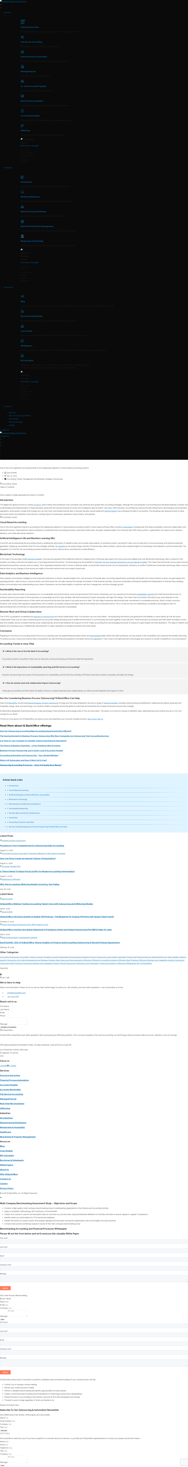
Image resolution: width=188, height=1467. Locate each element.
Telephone (4, 1448)
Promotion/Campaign (30, 146)
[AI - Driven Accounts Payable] (22, 82)
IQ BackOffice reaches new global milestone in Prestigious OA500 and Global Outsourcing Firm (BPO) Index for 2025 (56, 930)
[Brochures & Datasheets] (22, 312)
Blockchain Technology (18, 799)
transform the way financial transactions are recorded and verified (121, 562)
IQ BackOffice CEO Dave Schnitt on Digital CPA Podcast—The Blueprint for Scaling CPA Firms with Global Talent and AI (57, 917)
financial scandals (35, 559)
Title (2, 1427)
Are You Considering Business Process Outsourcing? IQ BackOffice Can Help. (38, 827)
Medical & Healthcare (30, 197)
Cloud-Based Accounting (18, 790)
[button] (94, 6)
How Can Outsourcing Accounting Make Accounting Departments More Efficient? (35, 731)
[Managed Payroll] (22, 67)
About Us (4, 1169)
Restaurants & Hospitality (32, 241)
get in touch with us (95, 719)
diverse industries (111, 703)
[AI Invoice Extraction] (23, 23)
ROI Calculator (27, 361)
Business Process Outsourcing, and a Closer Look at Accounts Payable (31, 751)
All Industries (26, 182)
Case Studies (26, 331)
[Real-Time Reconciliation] (22, 96)
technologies (95, 636)
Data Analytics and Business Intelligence (25, 804)
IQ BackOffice (11, 703)
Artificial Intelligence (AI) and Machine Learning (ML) (29, 795)
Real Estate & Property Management (37, 226)
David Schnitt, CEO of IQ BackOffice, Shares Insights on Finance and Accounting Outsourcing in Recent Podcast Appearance (60, 942)
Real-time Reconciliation (12, 1103)
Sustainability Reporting (18, 808)
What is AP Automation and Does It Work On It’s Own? (23, 760)
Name (2, 1302)
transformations (110, 511)
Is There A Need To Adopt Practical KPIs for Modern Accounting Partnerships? (37, 871)
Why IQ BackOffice (9, 1174)
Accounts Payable (9, 1085)
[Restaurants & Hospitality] (22, 237)
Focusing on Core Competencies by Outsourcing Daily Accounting (32, 845)
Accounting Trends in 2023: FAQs (21, 822)
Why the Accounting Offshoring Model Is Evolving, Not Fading (29, 884)
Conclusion (13, 818)
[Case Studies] (22, 326)
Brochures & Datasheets (32, 316)
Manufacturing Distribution (13, 1123)
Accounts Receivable (30, 116)
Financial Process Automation (34, 57)
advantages (128, 527)
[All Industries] (22, 177)
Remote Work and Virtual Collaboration (24, 813)
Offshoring (25, 131)
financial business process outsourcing (42, 703)
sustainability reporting (145, 594)
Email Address (6, 1421)
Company (4, 1308)
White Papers (6, 1165)
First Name (4, 1006)
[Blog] (22, 297)
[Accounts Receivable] (22, 111)
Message (4, 1024)
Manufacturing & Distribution (33, 212)
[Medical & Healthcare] (22, 192)
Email (2, 1013)
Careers (4, 1184)
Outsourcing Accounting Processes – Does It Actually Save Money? (31, 765)
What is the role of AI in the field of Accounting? (27, 651)
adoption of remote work (44, 617)
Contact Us (5, 1179)
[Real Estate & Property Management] (22, 222)
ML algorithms (61, 546)
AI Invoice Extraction (30, 27)
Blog (23, 301)
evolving (37, 505)
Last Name (4, 1009)
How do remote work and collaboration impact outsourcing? (34, 683)
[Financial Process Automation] (22, 52)
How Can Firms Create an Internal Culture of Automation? (28, 858)
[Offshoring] (22, 126)
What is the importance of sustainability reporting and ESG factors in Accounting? (43, 667)
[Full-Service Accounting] (22, 37)
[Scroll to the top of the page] (1, 1197)
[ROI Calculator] (22, 356)
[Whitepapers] (22, 341)
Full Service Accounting (11, 1094)
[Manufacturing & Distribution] (22, 207)
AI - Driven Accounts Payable (33, 86)
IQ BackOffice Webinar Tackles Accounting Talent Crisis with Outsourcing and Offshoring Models (46, 904)
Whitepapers (26, 346)
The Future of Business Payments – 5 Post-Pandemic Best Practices (30, 746)
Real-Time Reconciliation (32, 101)
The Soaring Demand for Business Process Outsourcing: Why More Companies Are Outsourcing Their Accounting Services (54, 736)
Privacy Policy (6, 1188)
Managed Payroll (28, 71)
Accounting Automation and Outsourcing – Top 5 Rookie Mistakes (29, 755)
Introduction (14, 786)
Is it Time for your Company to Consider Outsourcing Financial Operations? (33, 741)
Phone (3, 1016)
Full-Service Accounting (31, 42)
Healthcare (5, 1132)
